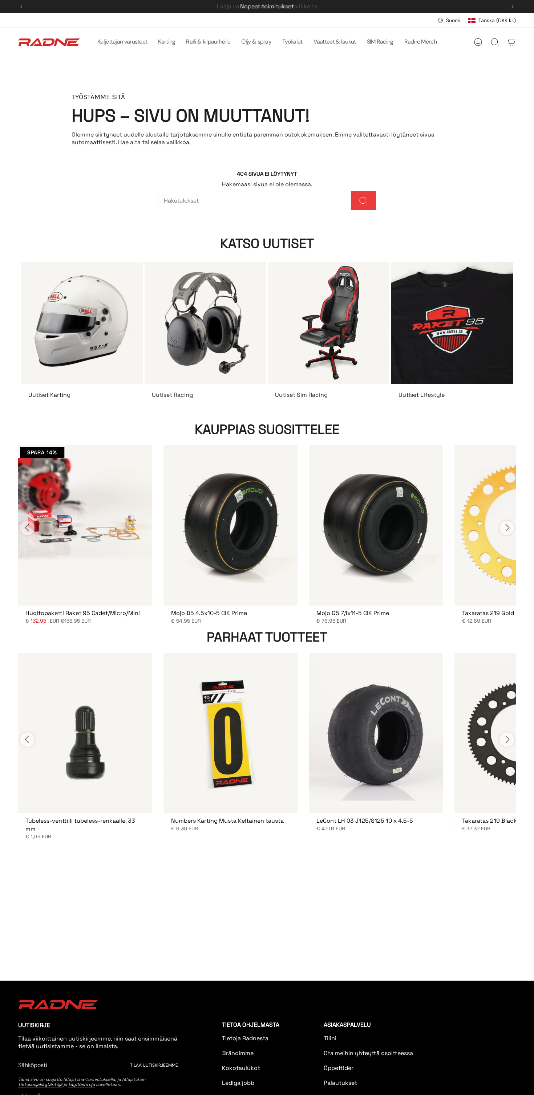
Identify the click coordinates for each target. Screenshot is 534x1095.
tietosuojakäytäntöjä (40, 1084)
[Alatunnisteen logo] (58, 1004)
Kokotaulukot (241, 1068)
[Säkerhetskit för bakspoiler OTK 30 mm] (85, 525)
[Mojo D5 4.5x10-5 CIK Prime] (231, 525)
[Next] (512, 6)
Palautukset (340, 1083)
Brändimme (238, 1053)
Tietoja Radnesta (245, 1038)
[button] (122, 42)
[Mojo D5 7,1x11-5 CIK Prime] (376, 525)
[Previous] (21, 6)
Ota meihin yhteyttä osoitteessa (368, 1053)
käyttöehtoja (81, 1084)
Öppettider (338, 1068)
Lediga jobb (238, 1083)
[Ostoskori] (511, 42)
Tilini (330, 1038)
